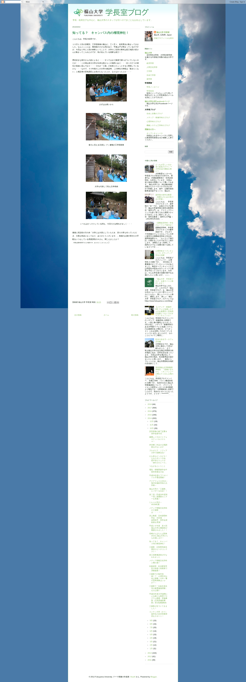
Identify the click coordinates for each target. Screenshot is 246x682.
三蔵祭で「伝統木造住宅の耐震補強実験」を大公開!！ (158, 588)
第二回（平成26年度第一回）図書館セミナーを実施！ (158, 496)
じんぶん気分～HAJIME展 (155, 503)
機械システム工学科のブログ (157, 125)
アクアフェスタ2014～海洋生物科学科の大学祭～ (158, 483)
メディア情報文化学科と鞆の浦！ (158, 561)
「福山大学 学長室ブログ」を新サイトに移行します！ (164, 281)
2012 (150, 656)
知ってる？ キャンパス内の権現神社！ (158, 542)
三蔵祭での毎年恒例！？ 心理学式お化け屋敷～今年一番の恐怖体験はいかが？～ (158, 578)
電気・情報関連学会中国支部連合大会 (158, 471)
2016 (150, 411)
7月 (151, 627)
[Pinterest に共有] (118, 302)
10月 (152, 428)
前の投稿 (134, 315)
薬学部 (149, 79)
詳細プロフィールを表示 (164, 38)
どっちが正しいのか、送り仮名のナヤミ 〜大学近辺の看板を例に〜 (164, 168)
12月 (152, 421)
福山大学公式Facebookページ (157, 101)
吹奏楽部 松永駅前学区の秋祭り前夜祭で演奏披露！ (158, 568)
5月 (151, 634)
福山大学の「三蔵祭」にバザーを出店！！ (158, 490)
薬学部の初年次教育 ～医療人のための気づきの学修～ (164, 197)
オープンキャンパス (154, 133)
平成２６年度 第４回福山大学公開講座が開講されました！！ (158, 528)
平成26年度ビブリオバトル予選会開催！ (158, 476)
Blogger (154, 677)
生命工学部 (151, 75)
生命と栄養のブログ (154, 113)
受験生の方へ (150, 129)
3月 (151, 642)
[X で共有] (113, 302)
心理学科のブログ (153, 121)
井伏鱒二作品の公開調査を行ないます (158, 446)
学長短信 (149, 91)
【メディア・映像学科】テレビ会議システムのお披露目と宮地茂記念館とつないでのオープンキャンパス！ (164, 311)
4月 (151, 638)
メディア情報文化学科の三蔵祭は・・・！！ (158, 510)
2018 (150, 404)
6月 (151, 631)
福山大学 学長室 (163, 32)
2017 (150, 408)
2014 (150, 418)
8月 (151, 624)
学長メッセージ (152, 87)
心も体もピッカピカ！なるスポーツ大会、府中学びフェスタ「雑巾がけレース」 (158, 459)
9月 (151, 620)
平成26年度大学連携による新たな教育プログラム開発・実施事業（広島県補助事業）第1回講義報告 (158, 598)
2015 (150, 415)
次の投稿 (77, 315)
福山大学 (148, 53)
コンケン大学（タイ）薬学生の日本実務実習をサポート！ (158, 614)
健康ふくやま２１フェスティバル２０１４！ (158, 439)
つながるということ (157, 466)
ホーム (106, 315)
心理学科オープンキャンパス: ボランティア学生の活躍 (164, 253)
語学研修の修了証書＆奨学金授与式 (158, 432)
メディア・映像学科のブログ (157, 117)
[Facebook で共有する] (115, 302)
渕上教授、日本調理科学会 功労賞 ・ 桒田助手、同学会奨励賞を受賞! (158, 519)
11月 (152, 425)
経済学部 (150, 63)
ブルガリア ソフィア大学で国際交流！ (158, 451)
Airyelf (132, 677)
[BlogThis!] (110, 302)
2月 (151, 645)
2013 (150, 653)
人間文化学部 (152, 67)
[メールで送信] (108, 302)
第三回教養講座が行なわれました (158, 556)
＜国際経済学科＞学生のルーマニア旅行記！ (164, 224)
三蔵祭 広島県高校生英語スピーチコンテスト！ (158, 549)
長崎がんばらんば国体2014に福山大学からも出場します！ (158, 536)
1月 (151, 648)
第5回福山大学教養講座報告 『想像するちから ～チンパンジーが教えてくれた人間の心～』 (164, 371)
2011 (150, 660)
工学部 (149, 71)
